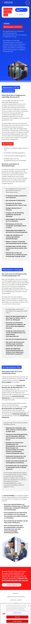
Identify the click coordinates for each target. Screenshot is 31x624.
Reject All (17, 617)
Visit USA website (19, 10)
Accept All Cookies (17, 621)
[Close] (28, 605)
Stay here (21, 14)
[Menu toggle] (27, 2)
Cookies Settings (17, 612)
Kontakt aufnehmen (12, 584)
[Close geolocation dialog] (28, 8)
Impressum (15, 593)
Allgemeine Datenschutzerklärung (16, 596)
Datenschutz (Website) (16, 600)
